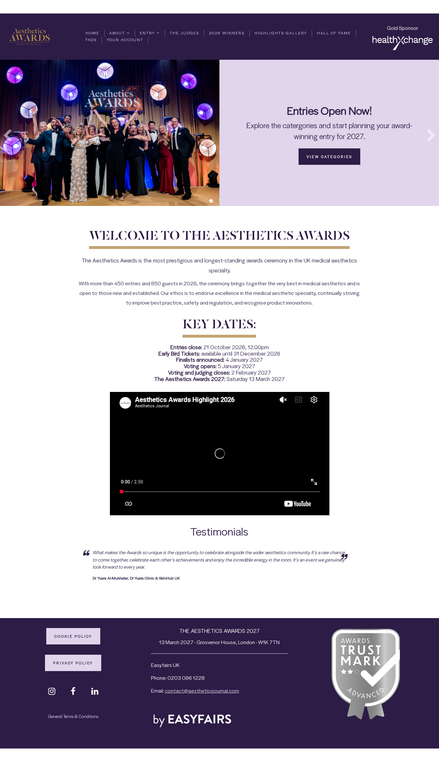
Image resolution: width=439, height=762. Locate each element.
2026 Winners (227, 33)
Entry (148, 33)
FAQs (91, 39)
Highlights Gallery (281, 33)
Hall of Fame (334, 33)
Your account (125, 39)
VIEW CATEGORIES (329, 156)
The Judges (184, 33)
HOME (92, 33)
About (118, 33)
